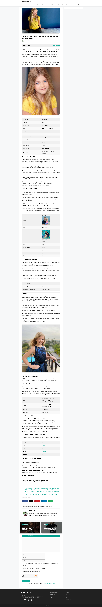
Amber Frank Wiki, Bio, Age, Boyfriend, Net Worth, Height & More (42, 491)
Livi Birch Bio (33, 506)
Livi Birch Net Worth (40, 506)
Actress (38, 4)
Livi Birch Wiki (49, 506)
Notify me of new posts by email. (31, 571)
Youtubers (68, 4)
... (30, 516)
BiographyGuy (27, 1)
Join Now (56, 45)
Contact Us (68, 597)
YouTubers (51, 596)
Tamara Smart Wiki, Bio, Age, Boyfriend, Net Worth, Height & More (42, 493)
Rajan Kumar (28, 40)
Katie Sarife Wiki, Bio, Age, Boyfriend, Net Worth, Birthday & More (42, 489)
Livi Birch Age (26, 506)
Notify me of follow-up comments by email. (34, 568)
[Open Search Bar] (78, 4)
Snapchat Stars (61, 4)
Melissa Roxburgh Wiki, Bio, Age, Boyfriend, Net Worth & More (41, 494)
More (74, 4)
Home (29, 4)
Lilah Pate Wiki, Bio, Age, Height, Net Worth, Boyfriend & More (29, 528)
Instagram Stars (45, 4)
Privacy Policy (68, 599)
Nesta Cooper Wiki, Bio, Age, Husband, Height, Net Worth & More (42, 488)
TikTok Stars (53, 4)
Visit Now (44, 445)
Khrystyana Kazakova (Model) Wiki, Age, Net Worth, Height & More (50, 528)
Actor (34, 4)
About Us (67, 594)
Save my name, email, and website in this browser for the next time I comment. (41, 564)
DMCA (67, 596)
